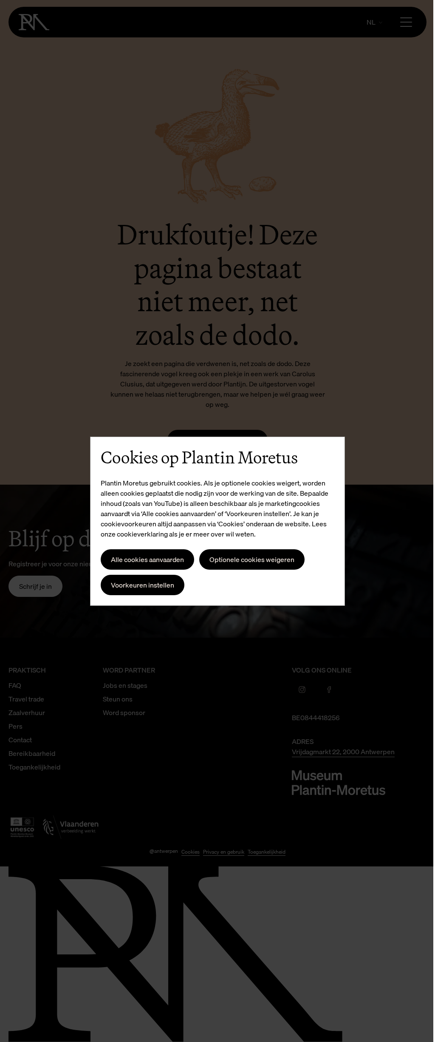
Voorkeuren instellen (142, 585)
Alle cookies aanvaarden (147, 559)
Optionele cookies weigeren (251, 559)
